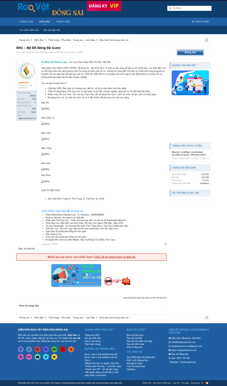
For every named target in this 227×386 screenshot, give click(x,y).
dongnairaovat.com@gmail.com (187, 346)
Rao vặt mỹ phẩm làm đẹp (139, 341)
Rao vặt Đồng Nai (179, 354)
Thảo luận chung (93, 344)
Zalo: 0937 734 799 (180, 358)
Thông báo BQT (92, 335)
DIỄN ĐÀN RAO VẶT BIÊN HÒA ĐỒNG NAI (43, 329)
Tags (20, 248)
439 (34, 109)
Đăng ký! (190, 52)
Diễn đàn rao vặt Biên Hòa (43, 383)
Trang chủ (26, 21)
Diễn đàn (44, 21)
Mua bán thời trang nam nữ (43, 52)
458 (34, 99)
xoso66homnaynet (180, 155)
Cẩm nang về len (54, 234)
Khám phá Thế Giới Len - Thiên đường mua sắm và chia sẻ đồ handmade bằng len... (87, 220)
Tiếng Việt (146, 383)
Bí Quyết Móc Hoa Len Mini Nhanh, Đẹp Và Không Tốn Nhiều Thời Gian (80, 239)
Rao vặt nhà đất (134, 338)
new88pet (185, 152)
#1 (166, 244)
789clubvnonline (198, 155)
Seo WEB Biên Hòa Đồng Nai (141, 357)
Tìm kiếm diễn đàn (29, 30)
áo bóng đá (29, 248)
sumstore (72, 52)
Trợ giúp (185, 383)
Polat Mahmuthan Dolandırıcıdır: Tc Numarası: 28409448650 (75, 214)
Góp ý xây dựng (92, 341)
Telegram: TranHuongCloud (183, 362)
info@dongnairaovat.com (184, 342)
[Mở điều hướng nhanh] (206, 39)
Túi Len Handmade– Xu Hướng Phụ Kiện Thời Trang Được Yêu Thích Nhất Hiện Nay (87, 226)
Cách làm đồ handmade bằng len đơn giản (66, 231)
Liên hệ (176, 383)
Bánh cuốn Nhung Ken (137, 360)
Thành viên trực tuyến (187, 145)
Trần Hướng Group (136, 366)
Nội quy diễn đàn (93, 338)
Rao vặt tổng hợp (135, 335)
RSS (207, 383)
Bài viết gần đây (52, 30)
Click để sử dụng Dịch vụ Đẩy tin (115, 257)
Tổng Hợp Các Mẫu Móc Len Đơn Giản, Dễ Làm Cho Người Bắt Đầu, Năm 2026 (84, 223)
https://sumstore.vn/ (27, 118)
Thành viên (63, 21)
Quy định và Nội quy (162, 383)
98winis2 (176, 152)
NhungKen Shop (134, 363)
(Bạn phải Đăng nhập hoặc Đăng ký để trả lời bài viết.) (145, 298)
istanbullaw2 (197, 152)
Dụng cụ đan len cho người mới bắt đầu (65, 217)
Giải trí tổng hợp (134, 347)
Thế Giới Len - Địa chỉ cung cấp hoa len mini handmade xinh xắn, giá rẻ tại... (83, 228)
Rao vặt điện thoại (135, 344)
